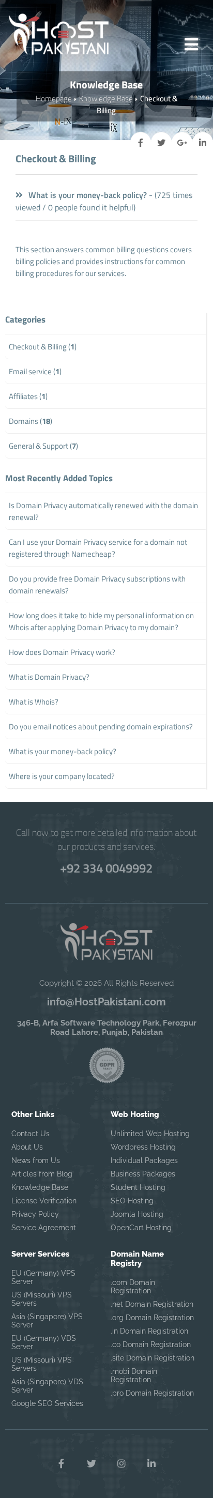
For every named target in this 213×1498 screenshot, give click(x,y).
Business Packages (143, 1174)
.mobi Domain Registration (134, 1375)
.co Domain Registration (151, 1344)
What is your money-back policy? (86, 195)
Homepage (54, 98)
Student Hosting (138, 1187)
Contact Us (30, 1133)
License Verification (44, 1201)
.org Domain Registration (152, 1317)
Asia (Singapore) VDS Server (47, 1386)
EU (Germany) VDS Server (43, 1342)
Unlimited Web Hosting (150, 1133)
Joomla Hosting (137, 1214)
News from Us (35, 1160)
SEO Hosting (132, 1201)
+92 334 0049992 (106, 868)
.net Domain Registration (152, 1304)
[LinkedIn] (151, 1463)
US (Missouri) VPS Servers (41, 1299)
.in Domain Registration (149, 1331)
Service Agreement (43, 1228)
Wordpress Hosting (143, 1147)
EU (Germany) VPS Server (43, 1277)
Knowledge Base (106, 98)
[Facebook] (61, 1463)
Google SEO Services (47, 1403)
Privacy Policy (35, 1214)
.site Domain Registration (152, 1358)
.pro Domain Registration (152, 1393)
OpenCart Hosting (141, 1228)
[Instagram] (121, 1463)
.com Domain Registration (133, 1286)
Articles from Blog (41, 1174)
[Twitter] (91, 1463)
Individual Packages (144, 1160)
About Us (27, 1147)
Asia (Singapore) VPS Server (47, 1320)
